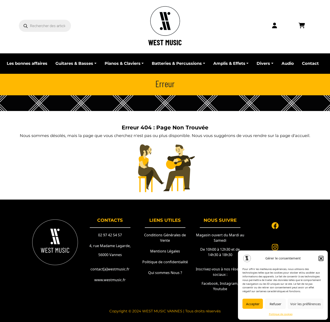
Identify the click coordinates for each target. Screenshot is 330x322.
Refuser (275, 304)
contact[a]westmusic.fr (110, 269)
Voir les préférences (305, 304)
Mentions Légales (165, 251)
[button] (321, 258)
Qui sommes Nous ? (165, 272)
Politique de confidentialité (165, 261)
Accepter (253, 304)
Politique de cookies (281, 314)
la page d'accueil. (292, 135)
